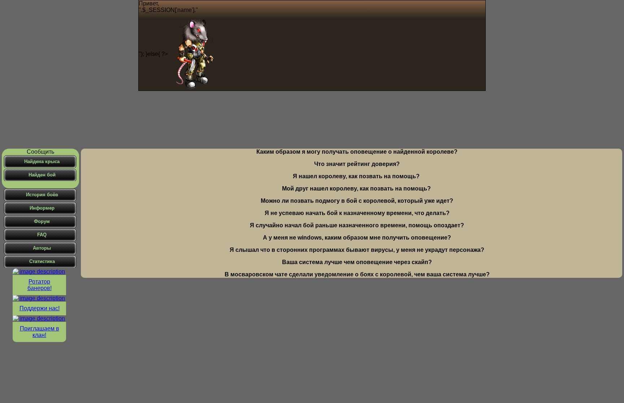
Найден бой (42, 175)
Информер (42, 208)
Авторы (42, 248)
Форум (42, 221)
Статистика (42, 261)
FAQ (42, 234)
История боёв (42, 194)
